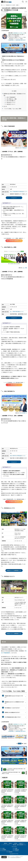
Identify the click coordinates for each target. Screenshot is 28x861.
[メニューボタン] (26, 1)
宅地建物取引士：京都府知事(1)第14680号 (16, 40)
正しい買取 (25, 267)
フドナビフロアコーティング (5, 850)
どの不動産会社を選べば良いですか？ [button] (13, 717)
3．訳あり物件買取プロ (10, 100)
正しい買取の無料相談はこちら (16, 311)
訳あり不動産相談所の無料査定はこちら (18, 191)
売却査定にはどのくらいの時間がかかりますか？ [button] (14, 702)
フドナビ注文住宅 (16, 850)
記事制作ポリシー (22, 843)
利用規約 (15, 843)
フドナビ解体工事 (16, 849)
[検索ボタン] (23, 1)
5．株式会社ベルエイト (10, 104)
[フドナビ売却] (8, 1)
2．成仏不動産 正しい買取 (11, 99)
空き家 (19, 743)
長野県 (25, 743)
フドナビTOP (14, 846)
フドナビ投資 (15, 848)
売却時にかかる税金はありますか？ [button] (12, 712)
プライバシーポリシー (7, 844)
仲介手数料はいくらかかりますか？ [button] (12, 708)
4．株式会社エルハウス (10, 102)
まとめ (5, 106)
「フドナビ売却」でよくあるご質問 (12, 108)
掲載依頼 (5, 843)
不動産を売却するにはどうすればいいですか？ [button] (14, 696)
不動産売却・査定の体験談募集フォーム (19, 844)
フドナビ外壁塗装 (3, 849)
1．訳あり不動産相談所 (10, 97)
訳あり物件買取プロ (23, 412)
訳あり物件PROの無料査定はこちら (17, 455)
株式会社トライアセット (18, 33)
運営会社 (10, 843)
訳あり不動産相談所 (23, 147)
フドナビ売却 (2, 848)
